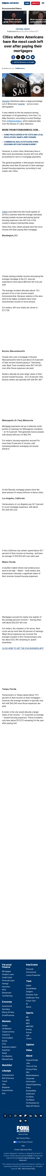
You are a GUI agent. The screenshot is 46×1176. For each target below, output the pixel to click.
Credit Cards (7, 977)
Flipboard (26, 1116)
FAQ (27, 1072)
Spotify (20, 1121)
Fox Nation (30, 1100)
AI (27, 1004)
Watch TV (35, 3)
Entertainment (8, 1075)
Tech (28, 981)
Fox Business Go (32, 1103)
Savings (5, 984)
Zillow (5, 212)
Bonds (4, 1041)
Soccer (29, 1032)
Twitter (18, 57)
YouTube (20, 1116)
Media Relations (32, 1075)
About (29, 1055)
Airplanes (6, 1087)
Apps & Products (32, 1106)
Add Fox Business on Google (24, 62)
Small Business (8, 1015)
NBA (28, 1020)
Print (28, 57)
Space (28, 1007)
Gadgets (29, 992)
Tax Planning (7, 996)
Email (33, 57)
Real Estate (32, 964)
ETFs (4, 1044)
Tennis (28, 1039)
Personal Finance (23, 29)
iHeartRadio (26, 1121)
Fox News (30, 1097)
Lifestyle (6, 1070)
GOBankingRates (14, 121)
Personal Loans (8, 981)
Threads (23, 57)
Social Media (31, 989)
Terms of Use (31, 1066)
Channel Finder (32, 1060)
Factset (30, 1156)
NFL (27, 1017)
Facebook (13, 57)
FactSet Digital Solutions (26, 1158)
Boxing (29, 1029)
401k (4, 990)
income (21, 104)
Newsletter (41, 1116)
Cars (4, 1084)
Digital (28, 985)
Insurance (6, 987)
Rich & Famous (8, 1078)
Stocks (5, 1026)
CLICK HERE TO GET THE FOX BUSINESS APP (23, 648)
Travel (4, 1081)
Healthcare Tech (32, 998)
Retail (4, 1053)
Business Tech (32, 995)
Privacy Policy (31, 1069)
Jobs (28, 1063)
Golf (27, 1036)
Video (29, 1050)
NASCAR (29, 1026)
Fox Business (10, 3)
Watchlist (7, 1065)
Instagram (15, 1116)
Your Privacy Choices (25, 1142)
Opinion (30, 1044)
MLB (28, 1023)
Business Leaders (9, 1047)
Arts (3, 1093)
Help (23, 1146)
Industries (6, 1050)
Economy (7, 1001)
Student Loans (8, 974)
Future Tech (31, 1001)
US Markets (6, 1029)
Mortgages (6, 971)
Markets (6, 1021)
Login (27, 3)
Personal (29, 969)
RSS (36, 1116)
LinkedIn (31, 1116)
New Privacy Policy (23, 1138)
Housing (5, 101)
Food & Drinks (7, 1090)
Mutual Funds (7, 1059)
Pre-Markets (7, 1056)
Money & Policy (8, 1012)
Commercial (31, 972)
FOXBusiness (20, 68)
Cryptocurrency (8, 1032)
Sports (29, 1012)
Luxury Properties (33, 975)
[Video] (23, 85)
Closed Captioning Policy (23, 1150)
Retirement (6, 993)
